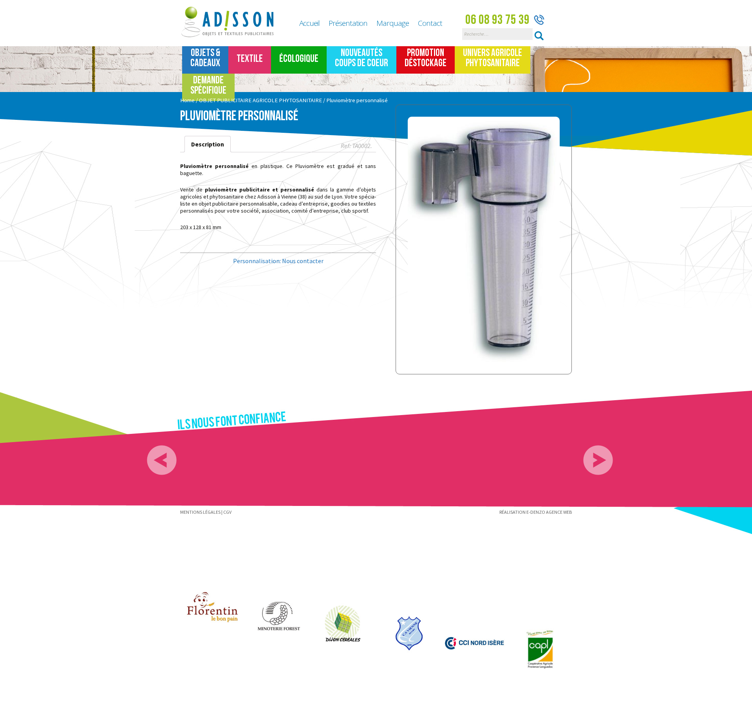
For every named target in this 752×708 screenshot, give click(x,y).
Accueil (309, 23)
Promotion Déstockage (425, 58)
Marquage (392, 23)
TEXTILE (250, 59)
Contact (430, 23)
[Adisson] (232, 22)
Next (598, 460)
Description (207, 144)
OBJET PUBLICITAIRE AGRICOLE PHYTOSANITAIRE (260, 100)
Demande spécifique (208, 85)
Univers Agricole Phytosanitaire (492, 58)
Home (187, 100)
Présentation (348, 23)
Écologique (298, 59)
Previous (162, 460)
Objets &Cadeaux (205, 58)
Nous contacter (303, 261)
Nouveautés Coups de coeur (361, 58)
